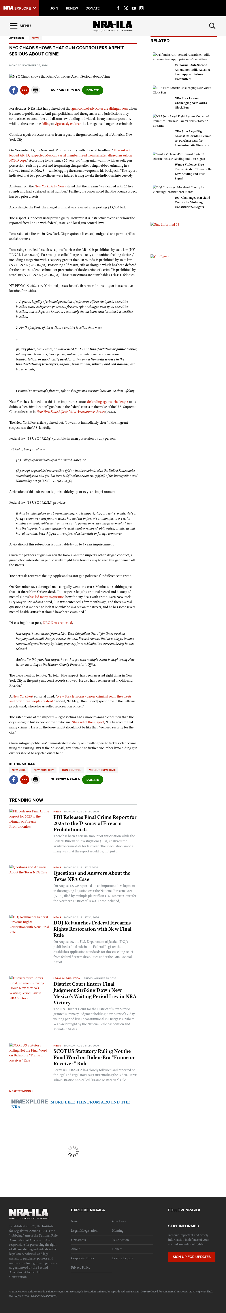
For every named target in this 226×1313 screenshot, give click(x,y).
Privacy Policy (80, 1267)
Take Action (120, 1240)
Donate (117, 1249)
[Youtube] (134, 3)
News (35, 38)
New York (19, 770)
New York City (44, 770)
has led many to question (47, 597)
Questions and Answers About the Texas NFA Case (91, 876)
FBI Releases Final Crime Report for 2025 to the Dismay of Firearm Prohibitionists (95, 823)
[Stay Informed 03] (165, 224)
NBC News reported (57, 623)
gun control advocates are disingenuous (100, 108)
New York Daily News (50, 186)
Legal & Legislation (67, 978)
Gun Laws (119, 1221)
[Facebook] (118, 3)
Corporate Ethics (82, 1258)
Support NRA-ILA (65, 89)
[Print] (35, 93)
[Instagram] (141, 3)
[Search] (212, 25)
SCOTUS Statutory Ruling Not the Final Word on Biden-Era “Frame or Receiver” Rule (94, 1057)
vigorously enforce (68, 124)
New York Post (22, 696)
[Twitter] (126, 3)
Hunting (117, 1231)
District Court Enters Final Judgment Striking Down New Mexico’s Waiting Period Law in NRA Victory (94, 993)
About (75, 1249)
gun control (71, 770)
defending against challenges (107, 402)
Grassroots (78, 1240)
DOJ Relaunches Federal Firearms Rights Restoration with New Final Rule (92, 928)
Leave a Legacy (122, 1258)
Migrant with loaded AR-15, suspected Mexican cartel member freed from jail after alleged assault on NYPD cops (70, 155)
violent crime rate (102, 770)
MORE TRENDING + (21, 1091)
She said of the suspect (88, 722)
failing (46, 124)
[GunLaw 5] (160, 256)
